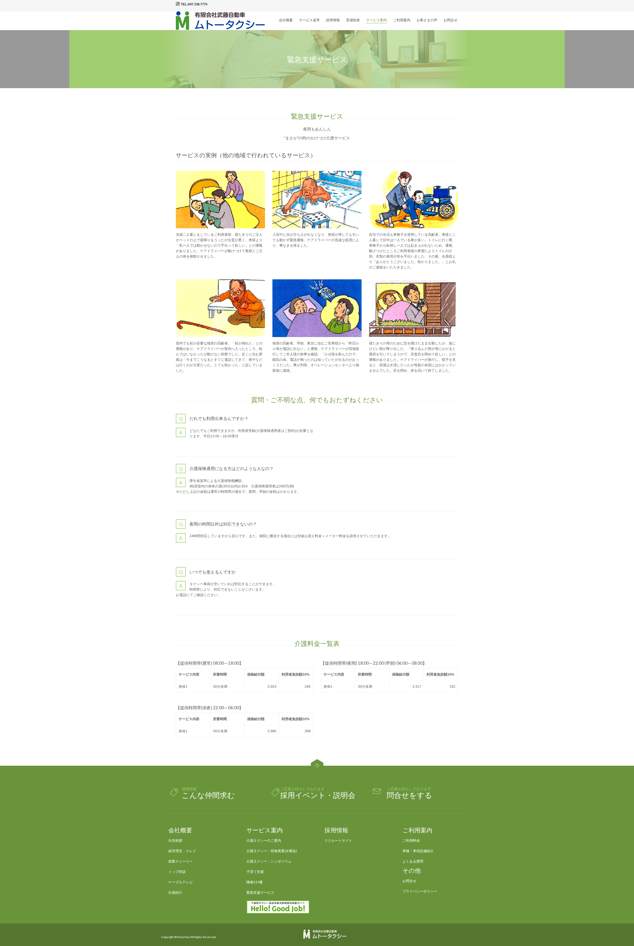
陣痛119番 (254, 882)
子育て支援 (255, 871)
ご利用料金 (411, 840)
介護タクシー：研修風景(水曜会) (271, 851)
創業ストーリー (180, 861)
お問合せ (409, 881)
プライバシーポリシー (419, 891)
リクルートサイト (338, 840)
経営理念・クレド (182, 851)
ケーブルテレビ (180, 882)
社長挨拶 (175, 840)
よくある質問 (412, 861)
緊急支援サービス (260, 892)
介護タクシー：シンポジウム (268, 861)
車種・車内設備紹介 (418, 851)
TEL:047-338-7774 (194, 4)
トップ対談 (177, 871)
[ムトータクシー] (220, 20)
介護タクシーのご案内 (263, 840)
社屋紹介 (175, 892)
